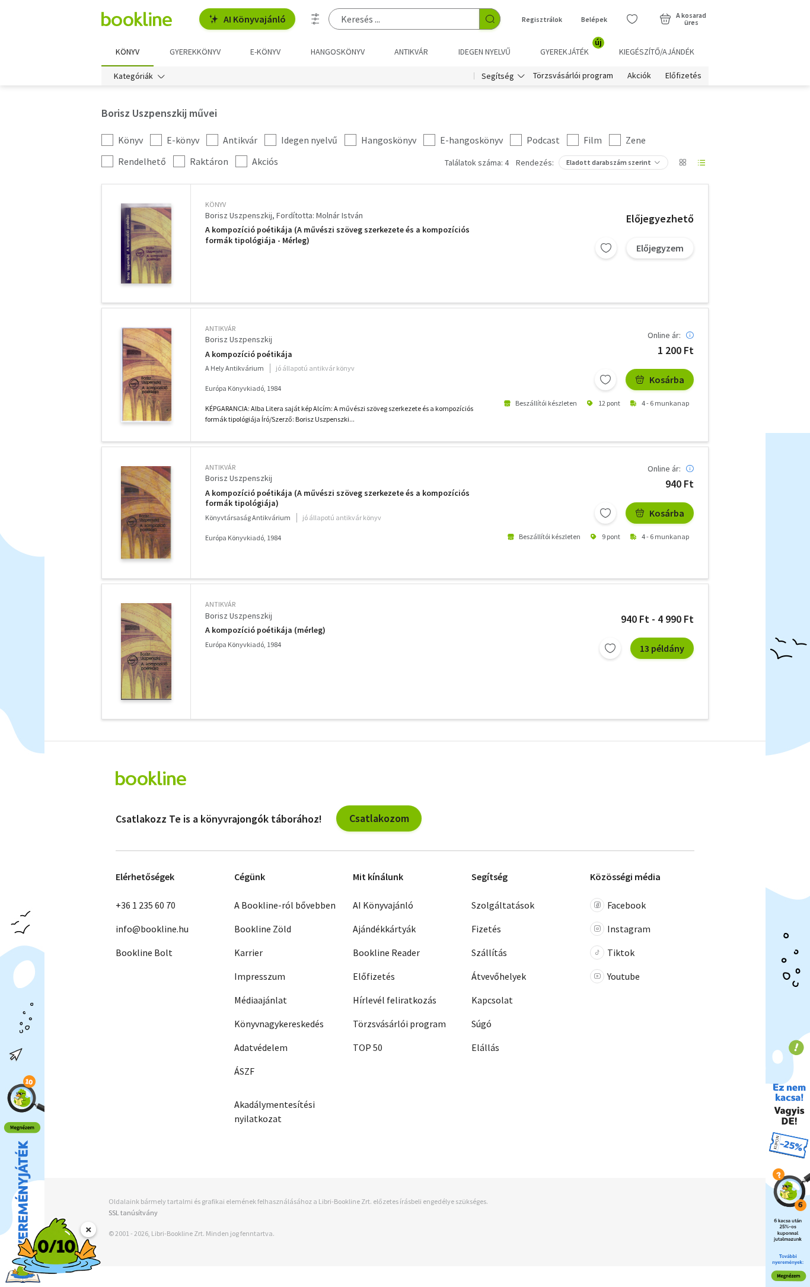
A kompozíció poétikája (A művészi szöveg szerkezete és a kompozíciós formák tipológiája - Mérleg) (337, 235)
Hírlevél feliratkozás (394, 1000)
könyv (215, 204)
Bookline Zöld (262, 929)
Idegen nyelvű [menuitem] (484, 51)
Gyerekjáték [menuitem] (571, 47)
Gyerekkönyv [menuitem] (195, 51)
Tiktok (620, 952)
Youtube (623, 976)
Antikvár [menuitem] (411, 51)
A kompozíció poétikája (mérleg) (265, 630)
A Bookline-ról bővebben (285, 905)
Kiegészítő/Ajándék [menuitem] (656, 51)
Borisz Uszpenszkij (238, 215)
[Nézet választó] (682, 162)
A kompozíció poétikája (248, 354)
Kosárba (666, 380)
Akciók (639, 76)
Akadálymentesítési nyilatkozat (274, 1111)
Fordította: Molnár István (319, 215)
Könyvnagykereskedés (279, 1024)
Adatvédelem (261, 1047)
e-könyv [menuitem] (265, 51)
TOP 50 (367, 1047)
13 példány (662, 648)
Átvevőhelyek (498, 976)
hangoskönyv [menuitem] (338, 51)
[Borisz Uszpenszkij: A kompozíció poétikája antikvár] (146, 374)
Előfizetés (683, 76)
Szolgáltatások (502, 905)
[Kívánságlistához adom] (606, 248)
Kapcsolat (492, 1000)
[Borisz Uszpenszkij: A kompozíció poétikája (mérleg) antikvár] (146, 651)
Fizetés (486, 929)
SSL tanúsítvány (133, 1212)
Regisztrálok (542, 19)
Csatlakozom (379, 818)
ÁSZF (244, 1071)
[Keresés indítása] (489, 19)
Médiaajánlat (260, 1000)
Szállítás (489, 952)
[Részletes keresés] (315, 19)
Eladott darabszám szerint (608, 162)
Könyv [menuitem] (127, 51)
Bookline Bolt (144, 952)
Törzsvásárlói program (573, 76)
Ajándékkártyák (384, 929)
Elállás (485, 1047)
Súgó (481, 1024)
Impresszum (259, 976)
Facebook (626, 905)
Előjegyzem (660, 248)
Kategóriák (133, 76)
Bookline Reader (386, 952)
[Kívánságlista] (632, 19)
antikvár (220, 328)
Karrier (248, 952)
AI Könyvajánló (255, 19)
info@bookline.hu (152, 929)
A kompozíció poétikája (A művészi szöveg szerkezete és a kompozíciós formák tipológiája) (337, 498)
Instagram (628, 929)
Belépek (594, 19)
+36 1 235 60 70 (146, 905)
